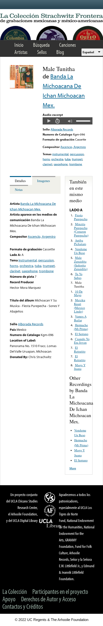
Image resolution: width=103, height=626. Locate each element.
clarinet (47, 164)
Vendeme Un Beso (80, 251)
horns (46, 159)
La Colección (14, 591)
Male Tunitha (79, 284)
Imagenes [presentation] (43, 180)
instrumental (60, 154)
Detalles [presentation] (20, 180)
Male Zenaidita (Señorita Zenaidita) (80, 263)
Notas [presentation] (19, 189)
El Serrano (81, 334)
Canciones (67, 44)
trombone (75, 164)
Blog (60, 51)
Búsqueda (41, 44)
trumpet (77, 159)
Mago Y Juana (80, 367)
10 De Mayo (78, 293)
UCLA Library (50, 523)
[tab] (21, 180)
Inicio (18, 44)
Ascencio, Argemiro (73, 147)
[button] (49, 121)
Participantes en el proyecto (60, 591)
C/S (50, 497)
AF (50, 511)
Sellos (42, 51)
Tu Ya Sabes (78, 276)
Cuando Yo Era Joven (82, 341)
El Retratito (80, 349)
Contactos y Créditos (22, 606)
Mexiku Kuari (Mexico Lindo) (79, 305)
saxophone (61, 164)
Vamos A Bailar (80, 318)
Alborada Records (62, 129)
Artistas (21, 51)
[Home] (51, 18)
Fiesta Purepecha (80, 217)
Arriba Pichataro (80, 242)
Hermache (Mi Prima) (81, 327)
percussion (77, 154)
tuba (67, 159)
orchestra (57, 159)
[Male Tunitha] (21, 87)
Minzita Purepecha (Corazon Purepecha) (81, 229)
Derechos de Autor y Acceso (48, 599)
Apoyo (9, 599)
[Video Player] (67, 120)
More (72, 468)
